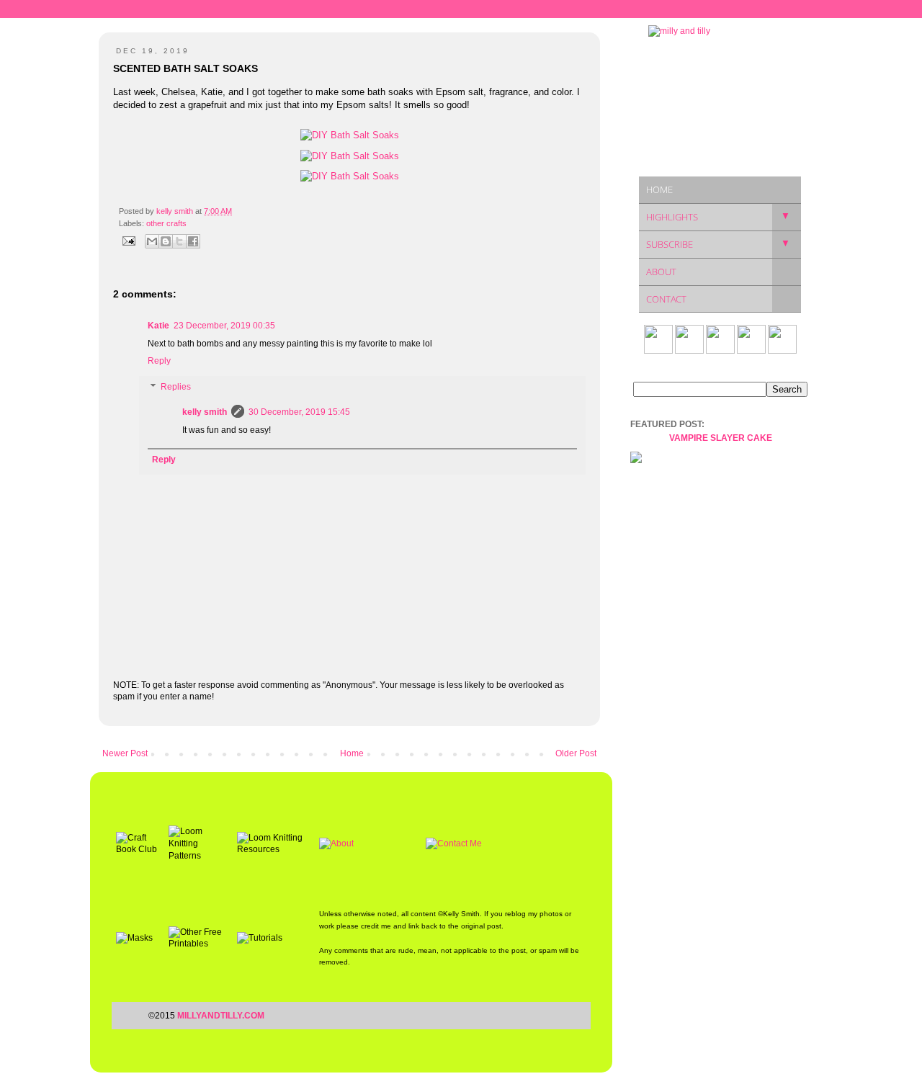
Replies (176, 387)
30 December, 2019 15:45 (299, 412)
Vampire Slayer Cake (720, 438)
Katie (158, 326)
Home (352, 753)
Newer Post (125, 753)
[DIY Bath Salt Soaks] (350, 135)
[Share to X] (179, 241)
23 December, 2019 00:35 (224, 326)
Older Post (575, 753)
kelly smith (204, 412)
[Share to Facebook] (193, 241)
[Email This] (152, 241)
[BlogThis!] (165, 241)
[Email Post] (128, 240)
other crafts (166, 223)
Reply (159, 361)
